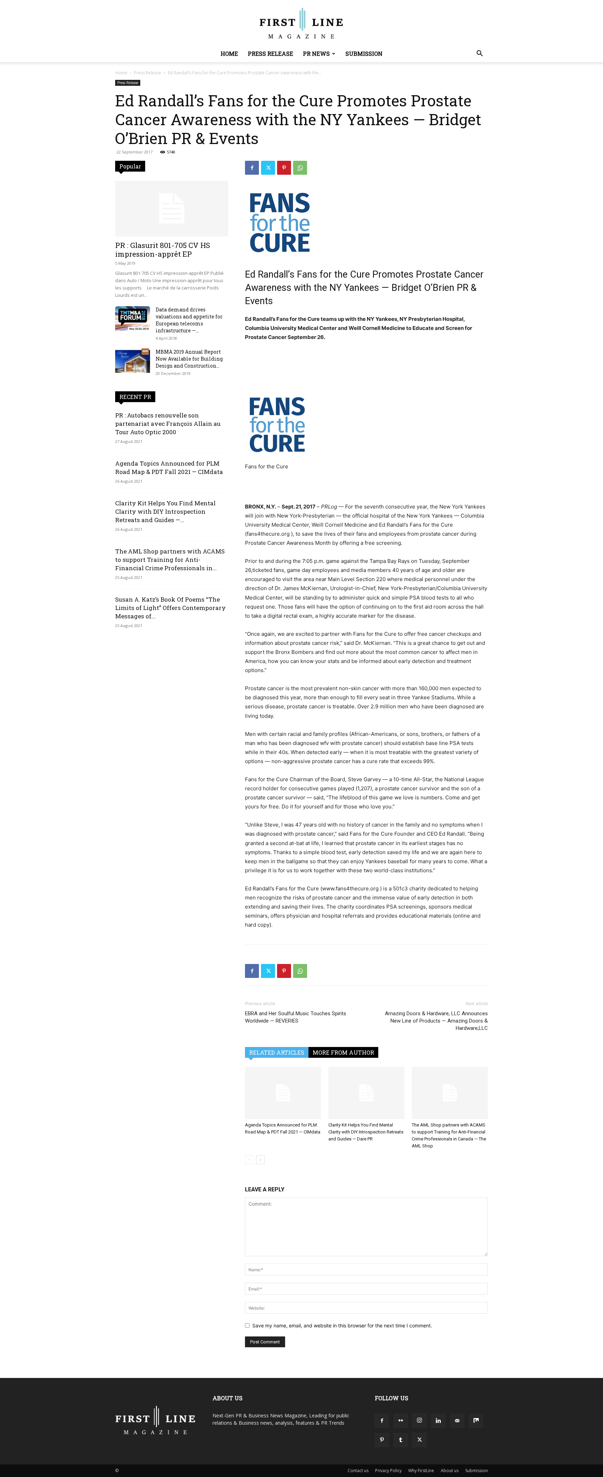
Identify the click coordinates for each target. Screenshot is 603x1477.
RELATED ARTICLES (276, 1052)
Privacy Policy (388, 1471)
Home (229, 53)
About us (450, 1471)
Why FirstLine (421, 1471)
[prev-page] (249, 1159)
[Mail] (457, 1421)
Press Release (270, 53)
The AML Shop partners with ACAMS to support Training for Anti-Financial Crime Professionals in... (170, 559)
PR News (316, 53)
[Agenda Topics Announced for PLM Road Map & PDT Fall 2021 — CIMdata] (283, 1093)
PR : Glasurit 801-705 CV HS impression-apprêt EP (162, 249)
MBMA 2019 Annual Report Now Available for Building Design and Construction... (189, 358)
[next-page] (260, 1159)
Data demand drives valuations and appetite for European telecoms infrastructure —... (189, 320)
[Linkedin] (438, 1421)
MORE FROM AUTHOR (343, 1052)
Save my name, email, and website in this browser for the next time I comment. (342, 1325)
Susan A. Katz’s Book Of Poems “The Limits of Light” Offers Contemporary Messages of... (170, 607)
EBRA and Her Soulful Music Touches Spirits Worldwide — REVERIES (295, 1017)
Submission (363, 53)
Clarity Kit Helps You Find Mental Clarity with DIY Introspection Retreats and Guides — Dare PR (365, 1131)
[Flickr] (401, 1421)
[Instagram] (419, 1420)
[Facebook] (252, 168)
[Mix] (476, 1421)
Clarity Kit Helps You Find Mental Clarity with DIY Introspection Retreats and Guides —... (165, 511)
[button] (479, 54)
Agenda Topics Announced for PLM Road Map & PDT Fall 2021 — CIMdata (169, 467)
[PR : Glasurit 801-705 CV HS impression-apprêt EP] (171, 208)
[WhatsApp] (300, 168)
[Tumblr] (401, 1440)
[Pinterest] (284, 168)
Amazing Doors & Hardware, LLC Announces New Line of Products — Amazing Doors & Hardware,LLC (436, 1020)
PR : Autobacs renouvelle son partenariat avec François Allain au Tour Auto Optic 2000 (168, 423)
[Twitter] (268, 168)
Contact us (358, 1471)
